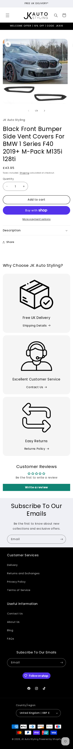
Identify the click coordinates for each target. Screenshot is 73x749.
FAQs (10, 638)
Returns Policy (34, 449)
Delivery (12, 565)
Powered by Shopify (50, 739)
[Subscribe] (62, 539)
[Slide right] (44, 111)
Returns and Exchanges (23, 573)
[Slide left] (28, 111)
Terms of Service (18, 590)
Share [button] (10, 242)
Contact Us (34, 387)
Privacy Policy (16, 582)
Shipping (24, 173)
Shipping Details (35, 326)
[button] (7, 15)
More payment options (37, 219)
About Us (13, 622)
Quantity (8, 179)
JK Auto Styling (29, 739)
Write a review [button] (36, 487)
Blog (10, 630)
